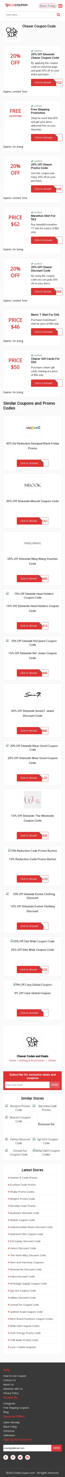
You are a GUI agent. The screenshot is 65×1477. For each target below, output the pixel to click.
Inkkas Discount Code (22, 1297)
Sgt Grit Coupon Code (22, 1290)
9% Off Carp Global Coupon (32, 993)
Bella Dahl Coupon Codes (24, 1326)
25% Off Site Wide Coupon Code (32, 949)
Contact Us (9, 1380)
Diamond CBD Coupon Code (26, 1234)
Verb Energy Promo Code (25, 1333)
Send (54, 1084)
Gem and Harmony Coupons (26, 1262)
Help (6, 1370)
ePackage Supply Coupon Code (28, 1283)
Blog (5, 1412)
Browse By (10, 1397)
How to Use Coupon (14, 1375)
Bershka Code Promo (22, 1205)
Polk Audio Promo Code (23, 1340)
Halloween (9, 1435)
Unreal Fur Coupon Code (24, 1304)
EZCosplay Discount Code (25, 1241)
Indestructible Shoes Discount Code (31, 1227)
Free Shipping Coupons (16, 1407)
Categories (9, 1403)
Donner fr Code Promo (23, 1177)
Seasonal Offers (14, 1416)
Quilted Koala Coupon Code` (26, 1311)
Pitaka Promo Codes (21, 1191)
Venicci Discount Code (22, 1248)
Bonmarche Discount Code (25, 1269)
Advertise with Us (13, 1388)
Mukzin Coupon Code (22, 1220)
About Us (8, 1384)
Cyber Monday (11, 1422)
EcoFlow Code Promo (22, 1184)
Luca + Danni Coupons (22, 1347)
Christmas (9, 1431)
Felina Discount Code (22, 1276)
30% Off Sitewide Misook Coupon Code (32, 501)
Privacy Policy (11, 1393)
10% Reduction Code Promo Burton (32, 859)
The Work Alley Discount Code (27, 1255)
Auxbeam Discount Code (24, 1213)
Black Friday (47, 6)
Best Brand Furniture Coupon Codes (31, 1318)
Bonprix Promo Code (22, 1198)
